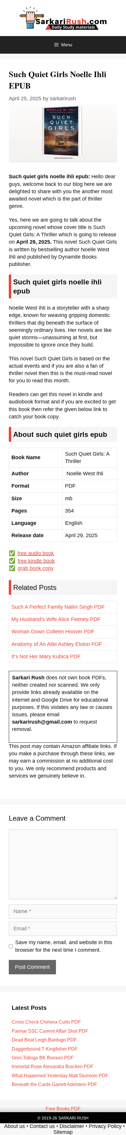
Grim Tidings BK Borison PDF (43, 1057)
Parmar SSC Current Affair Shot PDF (50, 1031)
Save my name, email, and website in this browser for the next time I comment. (63, 946)
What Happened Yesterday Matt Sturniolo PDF (60, 1075)
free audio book (36, 553)
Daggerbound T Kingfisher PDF (45, 1048)
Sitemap (63, 1132)
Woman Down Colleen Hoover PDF (52, 631)
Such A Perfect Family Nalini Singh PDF (58, 607)
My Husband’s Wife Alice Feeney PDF (56, 619)
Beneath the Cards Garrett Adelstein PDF (54, 1084)
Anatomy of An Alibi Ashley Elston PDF (56, 644)
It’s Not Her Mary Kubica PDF (46, 656)
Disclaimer (71, 1126)
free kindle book (36, 561)
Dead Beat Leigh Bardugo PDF (44, 1039)
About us (14, 1126)
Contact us (42, 1126)
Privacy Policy (105, 1126)
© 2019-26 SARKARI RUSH (63, 1118)
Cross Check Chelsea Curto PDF (46, 1021)
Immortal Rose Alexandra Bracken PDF (52, 1066)
